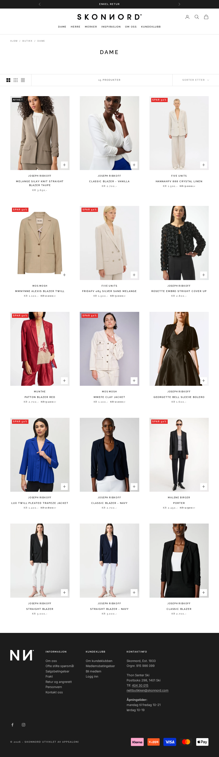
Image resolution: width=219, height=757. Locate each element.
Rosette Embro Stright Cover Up (179, 291)
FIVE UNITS (179, 176)
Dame (62, 26)
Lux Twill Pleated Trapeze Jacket (39, 503)
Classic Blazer (179, 609)
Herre (76, 26)
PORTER (179, 503)
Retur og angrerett (59, 682)
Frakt (49, 676)
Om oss (131, 26)
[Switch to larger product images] (8, 80)
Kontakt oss (54, 692)
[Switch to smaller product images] (16, 80)
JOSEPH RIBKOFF (40, 176)
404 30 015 (140, 685)
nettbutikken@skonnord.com (148, 690)
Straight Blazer (39, 609)
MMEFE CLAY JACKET (109, 397)
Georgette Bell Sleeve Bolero (179, 397)
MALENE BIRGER (179, 497)
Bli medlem (93, 671)
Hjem (14, 41)
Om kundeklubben (99, 661)
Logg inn (92, 676)
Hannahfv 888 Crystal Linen (179, 181)
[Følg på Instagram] (23, 725)
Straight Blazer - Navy (109, 609)
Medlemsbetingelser (100, 666)
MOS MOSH (40, 286)
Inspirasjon (111, 26)
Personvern (54, 687)
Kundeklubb (151, 26)
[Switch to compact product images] (23, 80)
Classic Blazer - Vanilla (109, 181)
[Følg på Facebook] (12, 725)
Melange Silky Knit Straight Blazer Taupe (40, 183)
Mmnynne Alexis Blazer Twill (40, 291)
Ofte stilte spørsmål (60, 666)
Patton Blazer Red (40, 397)
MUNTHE (40, 391)
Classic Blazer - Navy (109, 503)
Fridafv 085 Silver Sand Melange (109, 291)
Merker (91, 26)
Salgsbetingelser (57, 671)
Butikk (27, 41)
